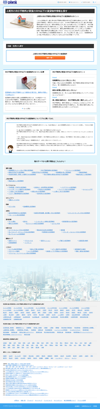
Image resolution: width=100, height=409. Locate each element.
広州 (27, 366)
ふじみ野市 (61, 314)
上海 (16, 366)
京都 (32, 345)
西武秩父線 (39, 332)
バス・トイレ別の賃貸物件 (17, 215)
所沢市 (56, 310)
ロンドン (74, 358)
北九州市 (23, 358)
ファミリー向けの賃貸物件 (67, 189)
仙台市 (10, 356)
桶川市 (79, 312)
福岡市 (29, 358)
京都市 (80, 356)
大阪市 (86, 356)
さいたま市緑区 (7, 310)
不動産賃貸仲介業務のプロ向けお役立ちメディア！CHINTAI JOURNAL (21, 385)
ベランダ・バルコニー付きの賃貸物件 (74, 232)
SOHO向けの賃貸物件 (44, 193)
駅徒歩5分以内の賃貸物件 (45, 230)
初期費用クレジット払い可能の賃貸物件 (21, 170)
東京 (61, 343)
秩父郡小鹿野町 (64, 317)
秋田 (24, 343)
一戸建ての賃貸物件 (64, 240)
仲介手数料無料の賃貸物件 (49, 170)
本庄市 (73, 310)
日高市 (48, 314)
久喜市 (85, 312)
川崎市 (37, 356)
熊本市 (35, 358)
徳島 (80, 345)
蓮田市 (23, 314)
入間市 (50, 312)
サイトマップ (38, 400)
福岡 (9, 347)
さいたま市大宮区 (28, 308)
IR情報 (95, 406)
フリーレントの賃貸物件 (72, 170)
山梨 (90, 343)
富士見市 (11, 314)
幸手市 (35, 314)
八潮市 (5, 314)
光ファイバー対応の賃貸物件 (35, 223)
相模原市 (50, 356)
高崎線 (57, 327)
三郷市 (17, 314)
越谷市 (34, 312)
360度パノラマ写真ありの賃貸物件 (57, 251)
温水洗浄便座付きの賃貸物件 (17, 213)
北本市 (91, 312)
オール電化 (12, 221)
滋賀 (27, 345)
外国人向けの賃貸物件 (38, 191)
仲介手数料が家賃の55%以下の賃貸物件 (56, 174)
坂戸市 (29, 314)
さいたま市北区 (18, 308)
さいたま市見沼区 (40, 308)
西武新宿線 (86, 330)
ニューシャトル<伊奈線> (61, 330)
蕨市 (39, 312)
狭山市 (5, 312)
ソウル (34, 366)
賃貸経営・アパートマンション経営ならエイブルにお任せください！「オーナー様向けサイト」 (27, 390)
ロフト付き (12, 206)
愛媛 (89, 345)
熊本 (23, 347)
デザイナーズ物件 (14, 251)
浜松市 (62, 356)
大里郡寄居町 (74, 317)
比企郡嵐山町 (35, 317)
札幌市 (5, 356)
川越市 (27, 310)
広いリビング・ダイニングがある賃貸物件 (22, 232)
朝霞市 (56, 312)
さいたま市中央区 (52, 308)
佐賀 (13, 347)
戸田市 (44, 312)
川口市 (38, 310)
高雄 (13, 366)
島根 (61, 345)
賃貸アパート (13, 240)
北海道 (5, 343)
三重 (23, 345)
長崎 (18, 347)
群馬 (47, 343)
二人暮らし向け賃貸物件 (16, 191)
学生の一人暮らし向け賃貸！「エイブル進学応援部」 (17, 375)
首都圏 (41, 358)
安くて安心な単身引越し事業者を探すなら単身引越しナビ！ (19, 391)
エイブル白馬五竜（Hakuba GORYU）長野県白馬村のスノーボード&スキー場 (23, 388)
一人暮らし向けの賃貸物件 (61, 191)
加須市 (68, 310)
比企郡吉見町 (54, 317)
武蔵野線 (28, 327)
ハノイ (66, 366)
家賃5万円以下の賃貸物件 (40, 172)
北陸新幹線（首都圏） (88, 327)
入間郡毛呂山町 (7, 317)
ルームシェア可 (87, 189)
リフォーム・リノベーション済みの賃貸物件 (22, 253)
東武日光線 (27, 334)
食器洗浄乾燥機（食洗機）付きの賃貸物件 (47, 213)
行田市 (44, 310)
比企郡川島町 (45, 317)
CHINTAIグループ (86, 406)
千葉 (56, 343)
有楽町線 (33, 330)
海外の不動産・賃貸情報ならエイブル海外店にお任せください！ (20, 365)
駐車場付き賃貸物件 (48, 232)
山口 (75, 345)
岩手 (15, 343)
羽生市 (10, 312)
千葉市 (24, 356)
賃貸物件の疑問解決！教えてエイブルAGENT (16, 378)
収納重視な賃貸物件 (29, 206)
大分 (27, 347)
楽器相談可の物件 (80, 249)
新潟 (71, 343)
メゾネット (28, 242)
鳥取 (56, 345)
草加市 (28, 312)
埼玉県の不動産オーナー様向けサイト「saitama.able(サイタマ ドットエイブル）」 (24, 373)
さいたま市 (18, 356)
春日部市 (87, 310)
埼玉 (52, 343)
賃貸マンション (45, 240)
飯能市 (62, 310)
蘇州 (20, 366)
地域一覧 (23, 400)
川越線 (45, 327)
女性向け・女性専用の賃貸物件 (43, 187)
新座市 (73, 312)
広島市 (16, 358)
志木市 (62, 312)
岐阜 (9, 345)
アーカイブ (30, 400)
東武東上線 (60, 332)
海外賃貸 (28, 363)
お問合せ (16, 400)
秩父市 (50, 310)
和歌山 (51, 345)
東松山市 (80, 310)
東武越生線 (68, 332)
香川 (84, 345)
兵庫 (41, 345)
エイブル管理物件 (32, 251)
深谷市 (22, 312)
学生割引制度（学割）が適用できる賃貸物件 (22, 174)
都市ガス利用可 (13, 223)
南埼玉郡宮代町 (84, 317)
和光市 (67, 312)
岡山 (66, 345)
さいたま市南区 (85, 308)
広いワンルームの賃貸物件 (17, 234)
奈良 (46, 345)
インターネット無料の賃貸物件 (44, 221)
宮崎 (32, 347)
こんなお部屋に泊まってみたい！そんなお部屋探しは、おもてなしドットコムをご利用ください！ (27, 371)
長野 (4, 345)
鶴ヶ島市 (41, 314)
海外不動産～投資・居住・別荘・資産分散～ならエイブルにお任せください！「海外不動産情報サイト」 (28, 368)
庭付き (25, 221)
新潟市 (75, 356)
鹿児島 (37, 347)
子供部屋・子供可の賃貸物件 (17, 187)
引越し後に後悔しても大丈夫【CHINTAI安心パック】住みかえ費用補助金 (22, 386)
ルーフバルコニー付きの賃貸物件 (19, 230)
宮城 (19, 343)
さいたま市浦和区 (74, 308)
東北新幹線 (77, 327)
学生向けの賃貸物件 (44, 189)
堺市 (92, 356)
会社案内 (77, 406)
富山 (76, 343)
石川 (81, 343)
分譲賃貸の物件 (83, 240)
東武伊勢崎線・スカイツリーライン (12, 334)
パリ (55, 366)
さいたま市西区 (7, 308)
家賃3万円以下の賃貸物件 (16, 172)
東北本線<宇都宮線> (66, 327)
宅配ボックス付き (14, 200)
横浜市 (43, 356)
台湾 (10, 366)
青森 (10, 343)
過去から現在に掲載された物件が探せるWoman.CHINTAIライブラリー (21, 383)
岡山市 (10, 358)
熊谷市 (33, 310)
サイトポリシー (58, 400)
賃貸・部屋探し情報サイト (14, 363)
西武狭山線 (14, 332)
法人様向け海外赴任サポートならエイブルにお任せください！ (19, 370)
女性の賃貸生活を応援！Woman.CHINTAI (15, 381)
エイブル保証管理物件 (15, 249)
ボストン (67, 358)
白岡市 (67, 314)
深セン (23, 366)
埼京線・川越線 (37, 327)
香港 (7, 366)
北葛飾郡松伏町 (18, 319)
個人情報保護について (70, 400)
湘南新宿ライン (20, 327)
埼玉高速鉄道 (48, 330)
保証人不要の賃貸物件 (37, 249)
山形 (29, 343)
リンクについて (48, 400)
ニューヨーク (58, 358)
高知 (4, 347)
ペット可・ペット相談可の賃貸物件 (19, 189)
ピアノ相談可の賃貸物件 (59, 249)
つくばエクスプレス (75, 330)
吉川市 (53, 314)
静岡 (13, 345)
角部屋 (63, 230)
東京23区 (31, 356)
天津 (30, 366)
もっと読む (27, 108)
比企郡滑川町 (26, 317)
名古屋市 (68, 356)
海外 (52, 358)
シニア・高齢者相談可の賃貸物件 (19, 193)
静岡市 (56, 356)
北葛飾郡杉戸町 (7, 319)
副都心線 (40, 330)
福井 (85, 343)
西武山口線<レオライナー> (26, 332)
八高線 (51, 327)
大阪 (37, 345)
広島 (70, 345)
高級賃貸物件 (83, 172)
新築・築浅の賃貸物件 (82, 251)
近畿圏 (47, 358)
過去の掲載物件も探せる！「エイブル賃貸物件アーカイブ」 (19, 376)
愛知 (18, 345)
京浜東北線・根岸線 (8, 327)
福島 (33, 343)
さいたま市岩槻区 (18, 310)
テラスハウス (29, 240)
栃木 (42, 343)
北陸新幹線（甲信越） (23, 330)
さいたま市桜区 (63, 308)
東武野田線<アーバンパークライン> (83, 332)
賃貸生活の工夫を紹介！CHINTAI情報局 (14, 380)
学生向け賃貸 (23, 363)
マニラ (70, 366)
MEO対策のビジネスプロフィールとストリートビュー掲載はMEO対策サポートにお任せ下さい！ (27, 395)
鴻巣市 (16, 312)
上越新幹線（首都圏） (9, 330)
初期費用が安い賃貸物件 (63, 172)
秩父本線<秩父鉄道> (49, 332)
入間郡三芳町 (85, 314)
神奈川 (66, 343)
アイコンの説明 (82, 400)
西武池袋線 (6, 332)
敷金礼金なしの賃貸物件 (83, 174)
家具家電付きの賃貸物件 (69, 221)
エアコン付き (56, 223)
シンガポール (60, 366)
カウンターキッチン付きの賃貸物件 (79, 213)
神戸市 (5, 358)
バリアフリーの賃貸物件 (68, 187)
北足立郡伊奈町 (76, 314)
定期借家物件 (13, 242)
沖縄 (42, 347)
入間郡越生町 (17, 317)
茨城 (38, 343)
